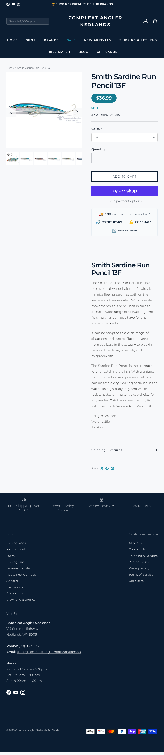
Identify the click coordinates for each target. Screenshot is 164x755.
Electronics (14, 587)
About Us (136, 543)
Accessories (15, 593)
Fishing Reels (16, 549)
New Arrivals (97, 40)
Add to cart (124, 176)
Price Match (58, 52)
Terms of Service (141, 575)
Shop (31, 40)
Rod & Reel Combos (21, 575)
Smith (96, 107)
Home (12, 40)
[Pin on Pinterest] (112, 468)
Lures (10, 556)
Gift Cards (107, 52)
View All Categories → (22, 600)
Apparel (12, 581)
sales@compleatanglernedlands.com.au (49, 652)
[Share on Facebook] (107, 468)
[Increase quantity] (112, 158)
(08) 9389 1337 (30, 646)
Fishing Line (15, 562)
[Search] (45, 21)
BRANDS (51, 40)
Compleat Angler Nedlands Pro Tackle (37, 730)
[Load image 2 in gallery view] (44, 110)
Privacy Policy (139, 568)
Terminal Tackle (18, 568)
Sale (71, 40)
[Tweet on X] (101, 468)
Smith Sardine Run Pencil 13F (34, 68)
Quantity (98, 149)
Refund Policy (139, 562)
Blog (83, 52)
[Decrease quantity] (95, 158)
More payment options (125, 201)
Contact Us (137, 549)
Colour (96, 129)
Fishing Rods (16, 543)
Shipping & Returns (138, 40)
